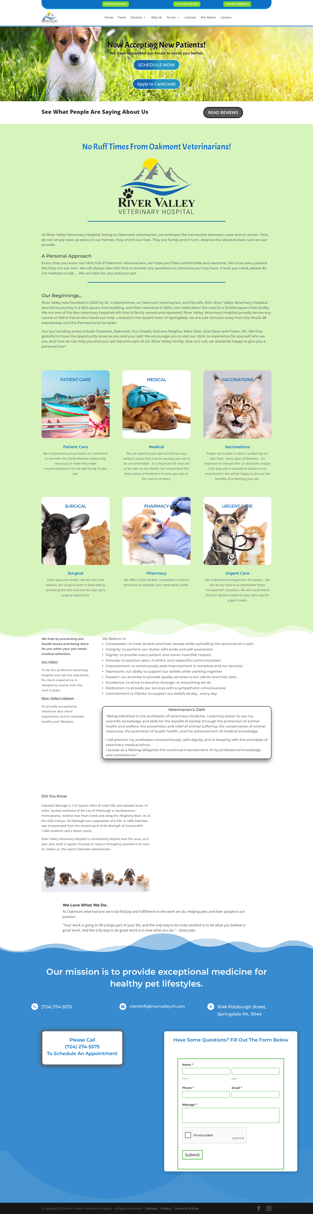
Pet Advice (208, 17)
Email (237, 1088)
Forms (171, 17)
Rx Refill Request (115, 4)
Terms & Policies (187, 1208)
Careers (226, 17)
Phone (188, 1088)
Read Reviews (223, 112)
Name (188, 1065)
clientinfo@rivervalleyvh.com (157, 1006)
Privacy (166, 1208)
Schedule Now (156, 64)
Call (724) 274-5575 (187, 4)
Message (189, 1105)
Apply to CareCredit (156, 84)
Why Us (156, 17)
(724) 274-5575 (56, 1006)
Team (122, 17)
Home (109, 17)
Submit (192, 1155)
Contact (190, 17)
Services (136, 17)
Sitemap (151, 1208)
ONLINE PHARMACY (237, 4)
